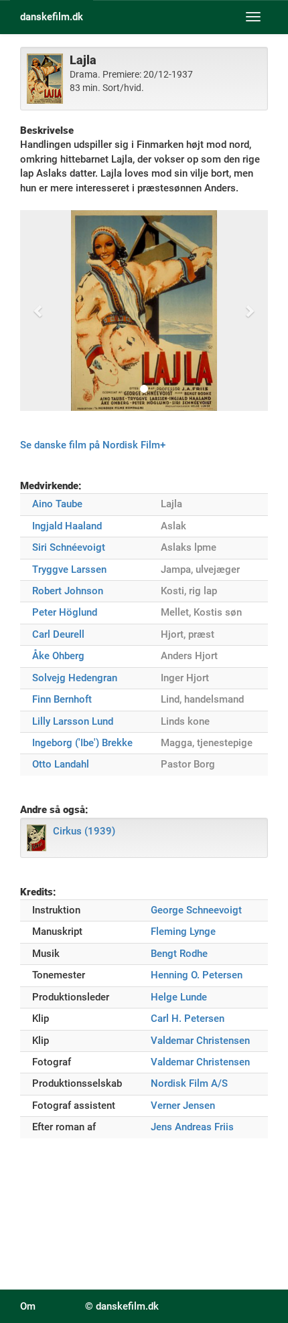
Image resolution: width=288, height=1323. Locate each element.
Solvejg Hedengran (74, 678)
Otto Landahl (60, 764)
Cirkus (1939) (84, 831)
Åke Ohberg (58, 656)
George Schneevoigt (196, 910)
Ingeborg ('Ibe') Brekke (82, 743)
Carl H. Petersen (187, 1018)
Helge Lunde (179, 997)
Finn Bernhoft (62, 699)
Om (27, 1306)
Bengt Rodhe (179, 954)
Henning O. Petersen (196, 975)
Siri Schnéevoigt (68, 547)
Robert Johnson (67, 591)
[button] (39, 310)
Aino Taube (57, 504)
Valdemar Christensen (200, 1041)
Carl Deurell (58, 634)
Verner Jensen (183, 1105)
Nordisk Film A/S (189, 1083)
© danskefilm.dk (122, 1306)
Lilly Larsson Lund (72, 721)
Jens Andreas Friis (192, 1127)
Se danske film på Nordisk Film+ (92, 445)
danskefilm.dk (51, 17)
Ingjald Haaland (67, 526)
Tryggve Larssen (69, 569)
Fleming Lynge (183, 931)
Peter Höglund (64, 612)
